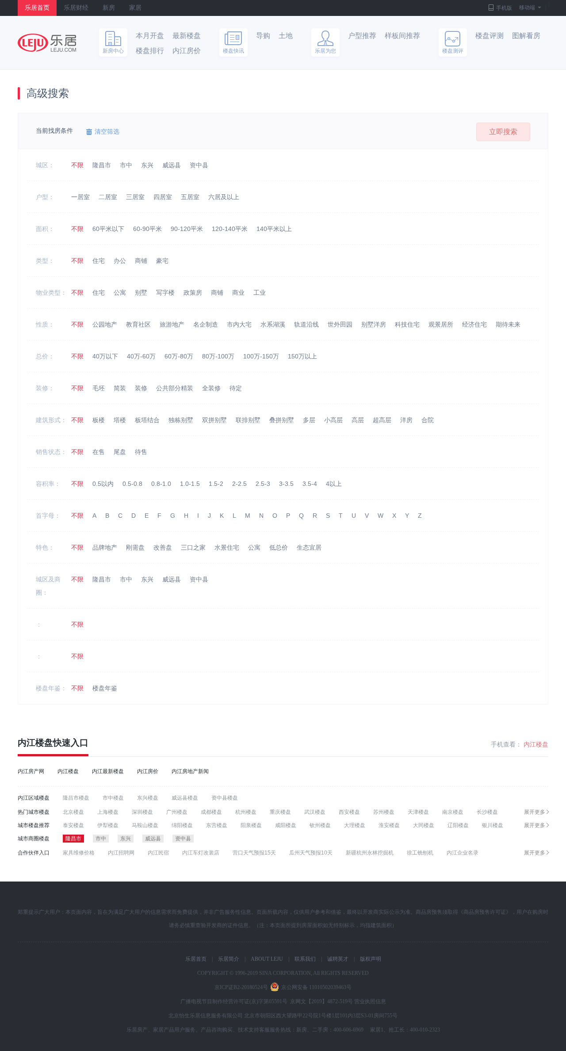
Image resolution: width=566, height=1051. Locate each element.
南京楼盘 (452, 812)
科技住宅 (407, 324)
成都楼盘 (211, 812)
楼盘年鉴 (104, 688)
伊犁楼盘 (108, 825)
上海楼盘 (108, 812)
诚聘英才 (337, 959)
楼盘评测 (489, 35)
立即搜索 (503, 131)
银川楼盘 (492, 825)
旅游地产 (172, 324)
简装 (120, 388)
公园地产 (104, 324)
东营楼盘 (216, 825)
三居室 (135, 196)
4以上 (334, 483)
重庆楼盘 (280, 812)
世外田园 (340, 324)
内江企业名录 (462, 853)
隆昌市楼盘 (76, 798)
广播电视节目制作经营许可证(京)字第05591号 (233, 1001)
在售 (98, 451)
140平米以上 (274, 228)
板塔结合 (147, 419)
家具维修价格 (79, 853)
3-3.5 (286, 483)
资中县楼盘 (224, 798)
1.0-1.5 (190, 483)
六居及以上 (223, 196)
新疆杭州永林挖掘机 (370, 853)
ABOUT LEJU (267, 959)
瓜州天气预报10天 (311, 853)
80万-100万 (218, 356)
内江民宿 (158, 853)
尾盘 (120, 451)
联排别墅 (248, 419)
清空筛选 (107, 131)
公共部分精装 (174, 388)
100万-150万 (261, 356)
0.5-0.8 (132, 483)
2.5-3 (263, 483)
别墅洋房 (373, 324)
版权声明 (370, 959)
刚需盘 (135, 547)
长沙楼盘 (487, 812)
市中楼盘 (113, 798)
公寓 (120, 292)
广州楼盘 (176, 812)
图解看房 (526, 35)
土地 (286, 35)
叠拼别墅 (281, 419)
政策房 (193, 292)
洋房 (406, 419)
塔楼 (120, 419)
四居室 (162, 196)
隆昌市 (101, 165)
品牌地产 (104, 547)
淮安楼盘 (389, 825)
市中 (126, 165)
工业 (259, 292)
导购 (263, 35)
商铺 (141, 260)
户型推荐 (362, 35)
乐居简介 (228, 959)
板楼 (98, 419)
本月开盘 (150, 35)
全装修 (211, 388)
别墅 (141, 292)
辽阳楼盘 (458, 825)
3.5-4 (309, 483)
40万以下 (105, 356)
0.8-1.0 (161, 483)
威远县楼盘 (185, 798)
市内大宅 (239, 324)
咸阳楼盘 (285, 825)
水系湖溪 (272, 324)
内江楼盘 (35, 742)
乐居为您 (325, 51)
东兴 (147, 165)
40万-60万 (141, 356)
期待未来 (508, 324)
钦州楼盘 (320, 825)
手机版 (504, 8)
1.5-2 (216, 483)
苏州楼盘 (383, 812)
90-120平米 (187, 228)
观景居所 (440, 324)
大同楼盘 (423, 825)
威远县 (171, 165)
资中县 (199, 165)
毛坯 (98, 388)
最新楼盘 (186, 35)
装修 (141, 388)
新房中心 (113, 51)
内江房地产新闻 (190, 771)
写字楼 (165, 292)
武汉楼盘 (314, 812)
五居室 (190, 196)
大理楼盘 (354, 825)
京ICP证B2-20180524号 (241, 987)
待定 (235, 388)
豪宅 (162, 260)
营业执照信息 (370, 1001)
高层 (358, 419)
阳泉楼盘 (251, 825)
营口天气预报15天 (254, 853)
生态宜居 (309, 547)
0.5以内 (103, 483)
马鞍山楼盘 (145, 825)
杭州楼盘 (245, 812)
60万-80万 (178, 356)
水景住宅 (226, 547)
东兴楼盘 (147, 798)
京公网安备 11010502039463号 (316, 987)
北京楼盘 (73, 812)
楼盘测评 (452, 51)
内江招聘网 (121, 853)
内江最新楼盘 (108, 771)
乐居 (47, 43)
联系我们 (305, 959)
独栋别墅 (180, 419)
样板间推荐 (402, 35)
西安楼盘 (349, 812)
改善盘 (162, 547)
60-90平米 (147, 228)
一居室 (80, 196)
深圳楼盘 (142, 812)
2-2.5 (239, 483)
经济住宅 (474, 324)
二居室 (108, 196)
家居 (135, 7)
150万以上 (302, 356)
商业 (238, 292)
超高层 (382, 419)
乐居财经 (76, 7)
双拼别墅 (214, 419)
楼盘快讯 (233, 51)
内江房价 (186, 50)
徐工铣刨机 (420, 853)
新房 (109, 7)
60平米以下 (108, 228)
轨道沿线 (306, 324)
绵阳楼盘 (182, 825)
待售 (141, 451)
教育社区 (138, 324)
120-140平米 (230, 228)
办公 (120, 260)
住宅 (98, 260)
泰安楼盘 (73, 825)
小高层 (333, 419)
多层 (309, 419)
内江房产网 (31, 771)
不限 (77, 165)
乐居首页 (37, 7)
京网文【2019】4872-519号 (321, 1001)
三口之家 (193, 547)
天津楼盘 (418, 812)
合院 (427, 419)
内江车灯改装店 (200, 853)
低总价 (278, 547)
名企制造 (205, 324)
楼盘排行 (150, 50)
